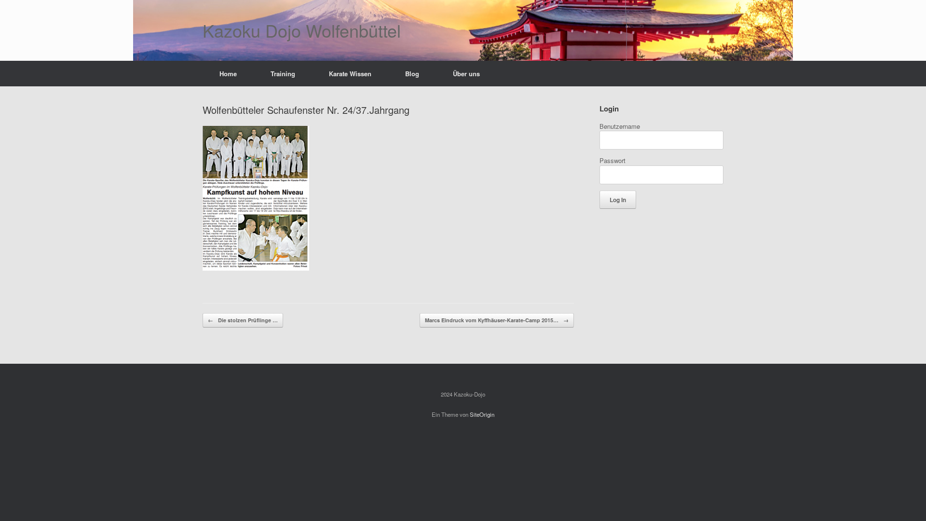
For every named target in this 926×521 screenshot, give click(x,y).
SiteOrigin (482, 414)
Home (228, 73)
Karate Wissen (350, 73)
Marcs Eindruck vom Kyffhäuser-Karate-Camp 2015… (497, 320)
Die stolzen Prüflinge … (243, 320)
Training (283, 73)
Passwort (612, 160)
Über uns (466, 73)
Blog (412, 73)
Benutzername (619, 126)
